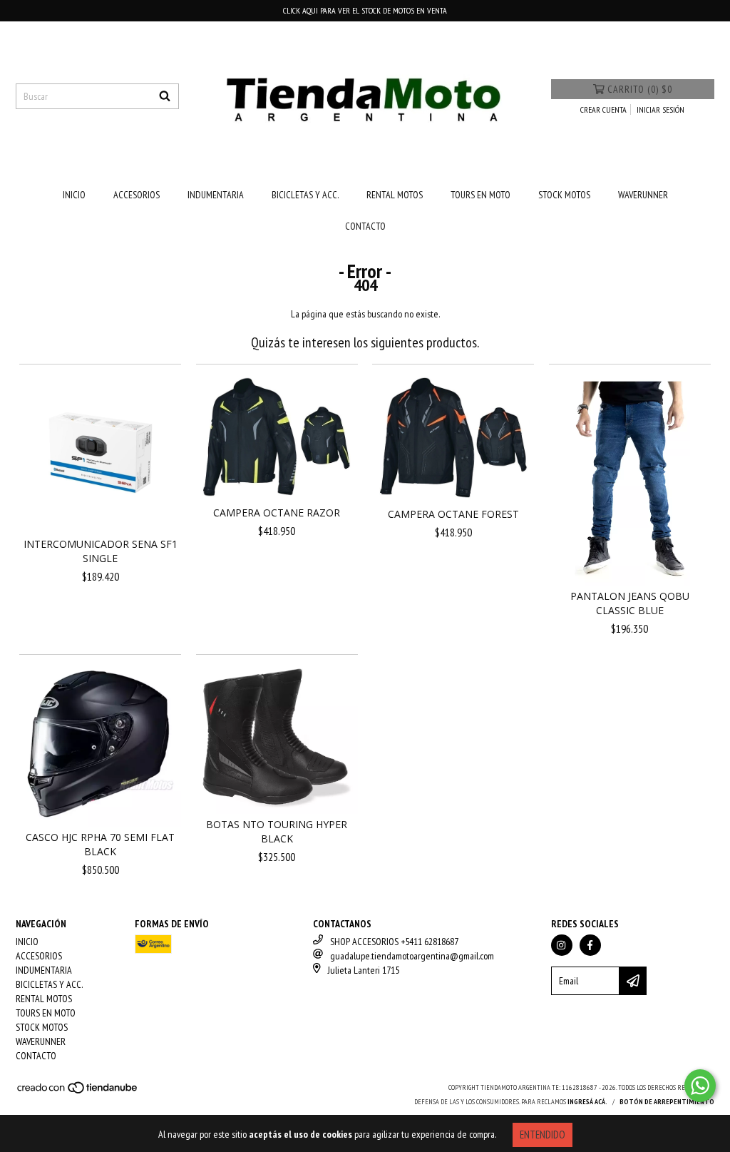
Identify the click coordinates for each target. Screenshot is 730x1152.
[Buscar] (164, 96)
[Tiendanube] (78, 1092)
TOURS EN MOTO (480, 194)
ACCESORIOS (136, 194)
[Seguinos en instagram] (561, 945)
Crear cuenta (603, 109)
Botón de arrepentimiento (667, 1101)
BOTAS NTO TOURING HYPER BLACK (276, 831)
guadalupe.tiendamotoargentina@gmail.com (412, 955)
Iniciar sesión (660, 109)
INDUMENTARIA (215, 194)
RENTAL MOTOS (394, 194)
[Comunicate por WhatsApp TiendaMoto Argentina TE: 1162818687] (700, 1085)
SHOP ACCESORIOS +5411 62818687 (394, 941)
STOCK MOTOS (564, 194)
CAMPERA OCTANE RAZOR (276, 512)
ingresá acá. (587, 1101)
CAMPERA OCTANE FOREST (453, 514)
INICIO (74, 194)
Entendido (542, 1134)
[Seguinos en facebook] (590, 945)
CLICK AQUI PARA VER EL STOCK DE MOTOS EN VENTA (365, 10)
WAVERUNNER (643, 194)
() (639, 89)
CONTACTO (365, 226)
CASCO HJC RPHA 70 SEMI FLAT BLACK (100, 844)
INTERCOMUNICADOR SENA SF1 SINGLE (101, 551)
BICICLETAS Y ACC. (305, 194)
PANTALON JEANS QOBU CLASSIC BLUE (629, 603)
